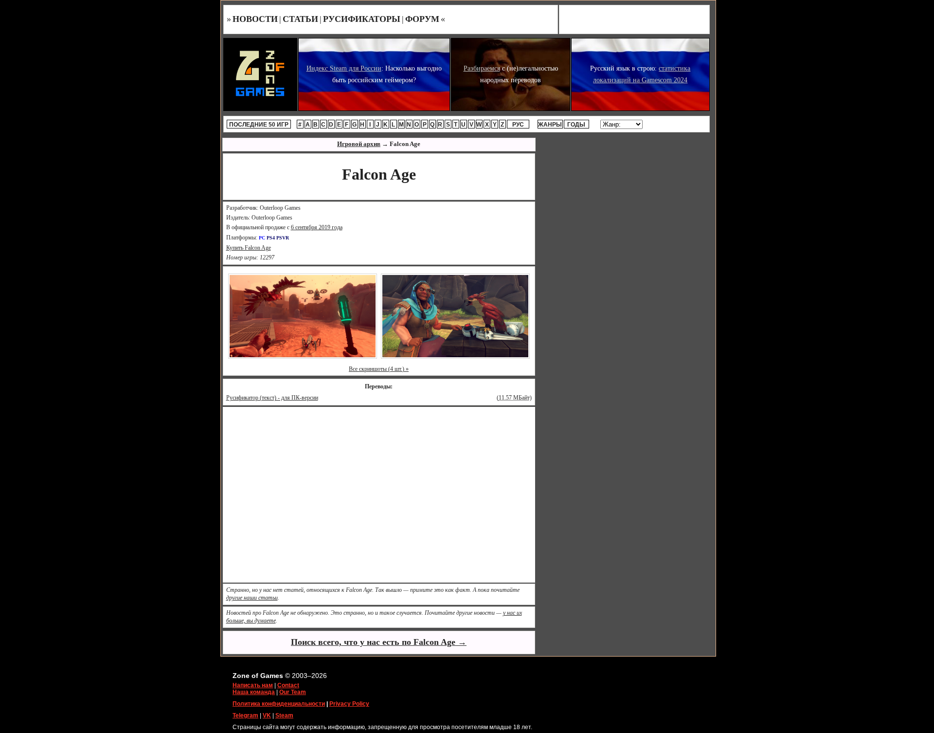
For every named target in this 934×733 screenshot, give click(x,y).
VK (267, 715)
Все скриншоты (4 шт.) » (379, 369)
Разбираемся (482, 68)
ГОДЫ (576, 124)
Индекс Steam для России (343, 68)
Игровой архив (358, 143)
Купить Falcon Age (248, 247)
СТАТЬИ (300, 19)
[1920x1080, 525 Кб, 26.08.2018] (455, 315)
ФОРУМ (422, 19)
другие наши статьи (252, 597)
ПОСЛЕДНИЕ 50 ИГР (258, 124)
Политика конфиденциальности (279, 703)
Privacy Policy (349, 703)
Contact (288, 685)
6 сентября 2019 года (316, 227)
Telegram (245, 715)
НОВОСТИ (255, 19)
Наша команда (254, 692)
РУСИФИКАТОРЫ (361, 19)
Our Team (292, 692)
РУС (518, 124)
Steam (284, 715)
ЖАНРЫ (550, 124)
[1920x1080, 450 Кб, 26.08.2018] (302, 315)
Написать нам (253, 685)
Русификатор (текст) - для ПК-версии (272, 397)
